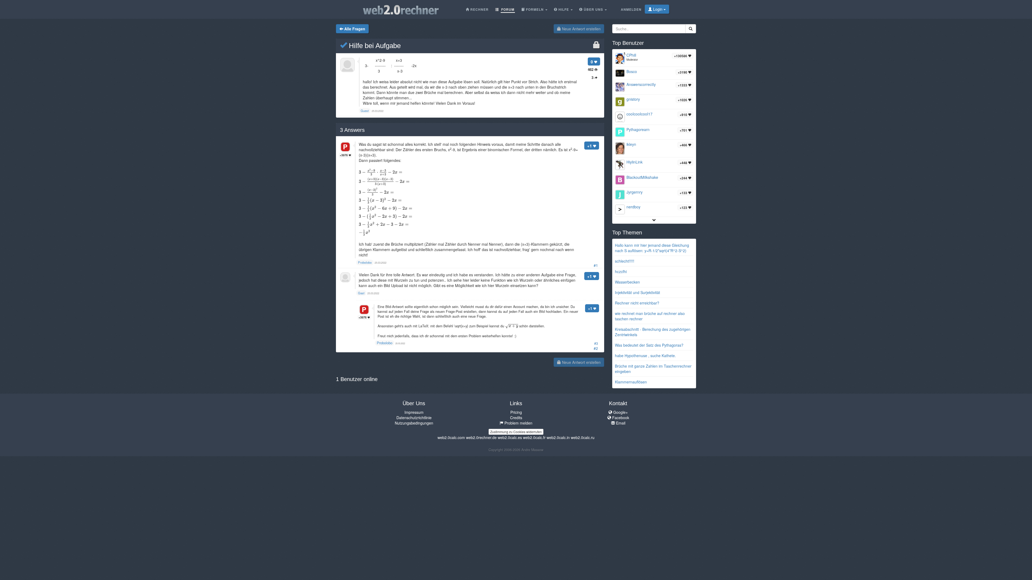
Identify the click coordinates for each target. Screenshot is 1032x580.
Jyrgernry (634, 192)
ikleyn (631, 144)
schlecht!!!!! (624, 261)
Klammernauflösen (631, 382)
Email (620, 423)
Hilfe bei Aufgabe (374, 46)
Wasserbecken (627, 282)
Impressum (414, 412)
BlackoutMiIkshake (642, 177)
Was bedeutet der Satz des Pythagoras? (649, 345)
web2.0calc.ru (582, 437)
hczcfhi (621, 271)
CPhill (631, 55)
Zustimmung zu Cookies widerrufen (516, 431)
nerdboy (633, 206)
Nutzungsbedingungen (414, 423)
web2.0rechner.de (481, 437)
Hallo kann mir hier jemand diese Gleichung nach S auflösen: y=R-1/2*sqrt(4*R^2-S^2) (652, 247)
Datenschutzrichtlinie (414, 417)
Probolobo (384, 342)
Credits (516, 417)
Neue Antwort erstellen (581, 28)
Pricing (516, 412)
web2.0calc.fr (534, 437)
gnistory (633, 99)
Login (658, 9)
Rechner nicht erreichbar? (637, 303)
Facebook (620, 417)
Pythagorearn (638, 129)
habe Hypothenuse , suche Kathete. (645, 355)
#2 (596, 348)
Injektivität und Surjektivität (637, 292)
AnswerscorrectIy (641, 84)
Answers (352, 130)
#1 (596, 265)
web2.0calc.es (510, 437)
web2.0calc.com (451, 437)
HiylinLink (634, 162)
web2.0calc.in (558, 437)
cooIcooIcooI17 (639, 114)
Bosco (631, 71)
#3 (596, 343)
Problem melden (517, 423)
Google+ (620, 412)
